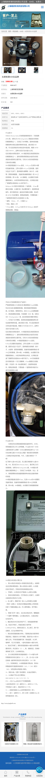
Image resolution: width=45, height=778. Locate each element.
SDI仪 (21, 31)
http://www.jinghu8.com (8, 703)
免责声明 (23, 763)
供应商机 (15, 31)
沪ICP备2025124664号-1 (28, 757)
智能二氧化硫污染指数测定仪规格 (34, 744)
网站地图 (37, 763)
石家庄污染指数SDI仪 (11, 744)
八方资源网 (16, 763)
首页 (9, 31)
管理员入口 (30, 763)
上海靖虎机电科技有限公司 (18, 760)
